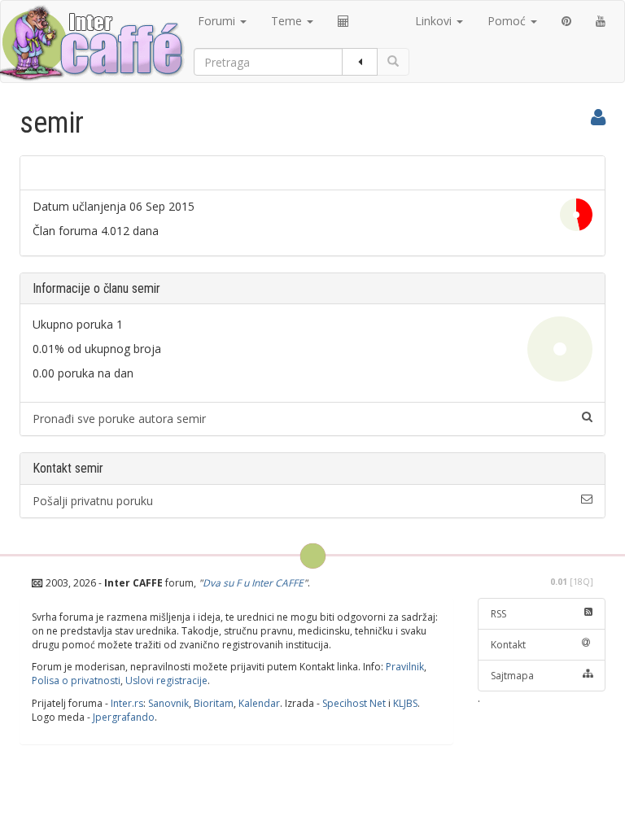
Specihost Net (354, 703)
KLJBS (405, 703)
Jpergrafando (124, 717)
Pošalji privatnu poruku (93, 500)
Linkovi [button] (435, 20)
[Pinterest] (566, 21)
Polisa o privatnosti (76, 680)
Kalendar (259, 703)
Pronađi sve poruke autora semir (119, 418)
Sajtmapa (512, 676)
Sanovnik (168, 703)
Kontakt (508, 645)
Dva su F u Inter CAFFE (253, 583)
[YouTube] (600, 21)
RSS (498, 614)
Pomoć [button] (508, 20)
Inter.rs (127, 703)
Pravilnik (405, 667)
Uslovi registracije (166, 680)
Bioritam (214, 703)
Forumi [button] (218, 20)
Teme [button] (288, 20)
